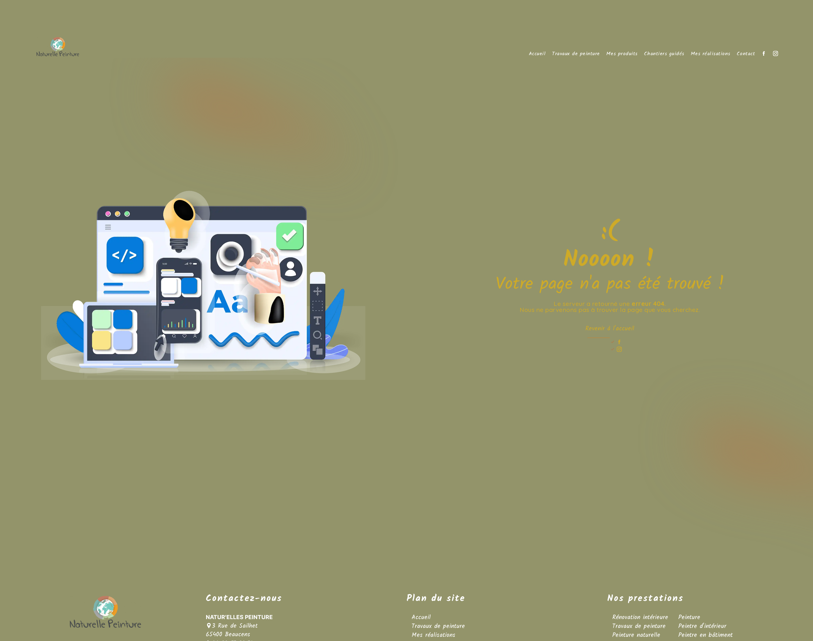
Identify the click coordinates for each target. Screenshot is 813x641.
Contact (746, 53)
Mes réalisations (710, 53)
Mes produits (622, 53)
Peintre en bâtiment (705, 635)
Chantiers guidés (664, 53)
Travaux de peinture (576, 53)
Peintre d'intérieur (702, 626)
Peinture (689, 617)
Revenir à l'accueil (609, 329)
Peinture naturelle (636, 635)
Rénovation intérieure (640, 617)
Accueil (537, 53)
